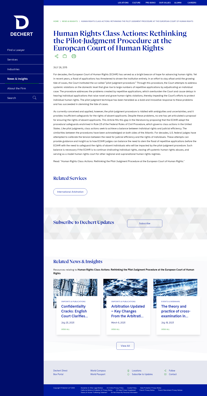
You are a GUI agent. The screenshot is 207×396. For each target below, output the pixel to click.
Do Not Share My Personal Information (124, 392)
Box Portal (58, 374)
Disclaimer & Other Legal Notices (92, 388)
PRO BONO (150, 3)
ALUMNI (178, 3)
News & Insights (70, 21)
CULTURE (136, 3)
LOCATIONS (123, 3)
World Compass (98, 370)
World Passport (97, 374)
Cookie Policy (132, 388)
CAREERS (192, 3)
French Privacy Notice (147, 390)
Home (56, 21)
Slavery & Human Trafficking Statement (94, 392)
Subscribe (144, 223)
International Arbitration (70, 191)
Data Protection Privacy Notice (150, 388)
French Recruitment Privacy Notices (170, 390)
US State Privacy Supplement (126, 390)
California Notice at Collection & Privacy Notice (96, 390)
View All (65, 329)
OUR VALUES (165, 3)
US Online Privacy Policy (115, 388)
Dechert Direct (60, 370)
